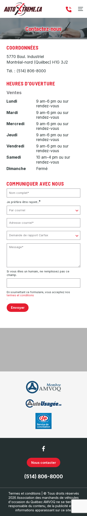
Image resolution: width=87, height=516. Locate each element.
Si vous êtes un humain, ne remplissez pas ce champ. (38, 273)
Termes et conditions (24, 493)
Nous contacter (43, 462)
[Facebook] (43, 448)
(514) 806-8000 (31, 70)
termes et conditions (20, 295)
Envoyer (18, 307)
